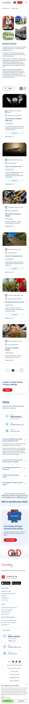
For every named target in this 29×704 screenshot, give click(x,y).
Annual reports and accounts (14, 665)
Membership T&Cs (14, 677)
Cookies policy (14, 671)
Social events (5, 8)
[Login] (14, 2)
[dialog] (14, 693)
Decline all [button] (21, 701)
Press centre (4, 600)
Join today (10, 540)
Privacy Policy (8, 696)
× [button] (27, 684)
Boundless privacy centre (14, 668)
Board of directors (6, 612)
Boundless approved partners (9, 620)
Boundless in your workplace (8, 622)
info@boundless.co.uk (17, 424)
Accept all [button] (8, 701)
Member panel (5, 598)
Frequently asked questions (8, 593)
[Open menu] (26, 2)
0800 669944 (14, 636)
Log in (7, 390)
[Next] (21, 370)
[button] (14, 698)
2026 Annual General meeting (9, 607)
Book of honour (5, 614)
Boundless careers (6, 591)
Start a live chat (15, 431)
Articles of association (7, 609)
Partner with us (5, 624)
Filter (10, 88)
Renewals (3, 595)
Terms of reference (14, 680)
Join (20, 2)
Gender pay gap (14, 674)
